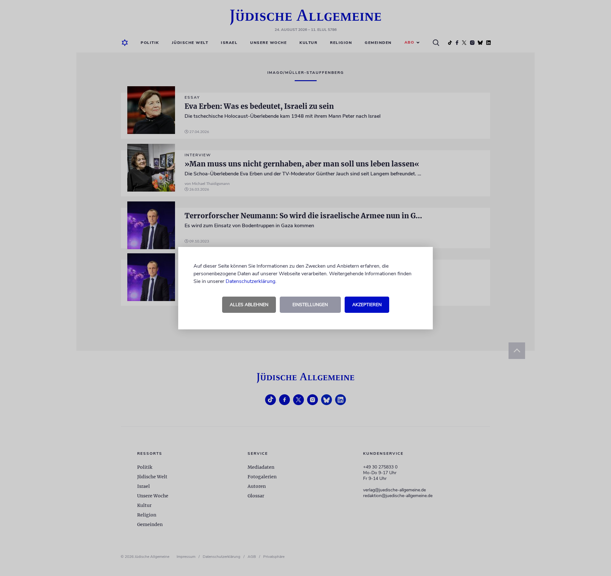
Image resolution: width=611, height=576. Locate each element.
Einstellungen (310, 305)
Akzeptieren (367, 305)
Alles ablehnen (249, 305)
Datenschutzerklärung (250, 281)
